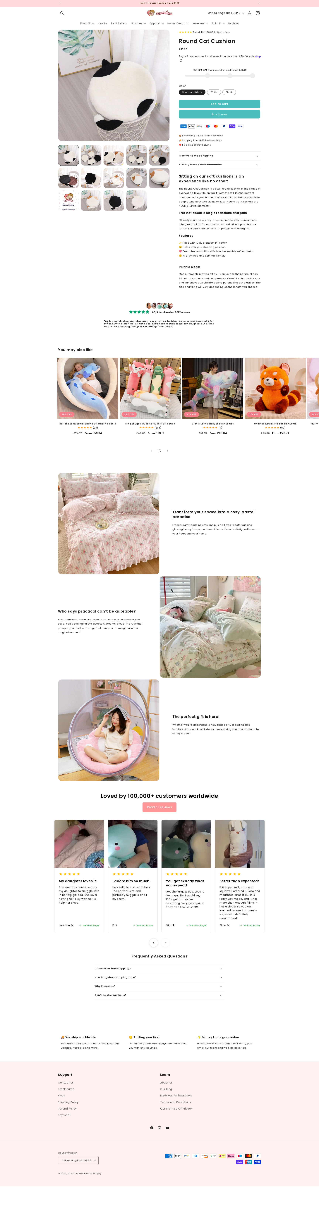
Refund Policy (67, 1108)
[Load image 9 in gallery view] (136, 178)
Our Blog (166, 1089)
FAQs (61, 1095)
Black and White (192, 92)
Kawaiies (73, 1173)
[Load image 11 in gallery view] (68, 200)
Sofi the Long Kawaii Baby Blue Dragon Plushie (87, 423)
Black (229, 92)
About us (166, 1082)
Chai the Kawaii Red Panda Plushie (275, 423)
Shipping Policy (68, 1102)
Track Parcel (66, 1089)
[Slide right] (168, 451)
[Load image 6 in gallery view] (68, 178)
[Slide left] (151, 451)
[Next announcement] (260, 3)
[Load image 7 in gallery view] (91, 178)
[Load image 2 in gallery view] (91, 155)
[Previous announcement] (59, 3)
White (214, 92)
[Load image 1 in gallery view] (68, 155)
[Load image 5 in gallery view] (159, 155)
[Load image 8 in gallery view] (113, 178)
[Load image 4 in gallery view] (136, 155)
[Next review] (165, 942)
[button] (62, 13)
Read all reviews (159, 807)
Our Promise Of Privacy (176, 1108)
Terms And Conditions (175, 1102)
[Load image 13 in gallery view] (113, 200)
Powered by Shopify (90, 1173)
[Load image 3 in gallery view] (113, 155)
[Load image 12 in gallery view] (91, 200)
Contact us (66, 1082)
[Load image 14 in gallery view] (136, 200)
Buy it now (219, 114)
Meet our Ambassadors (176, 1095)
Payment (64, 1115)
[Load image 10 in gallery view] (159, 178)
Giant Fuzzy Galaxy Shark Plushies (213, 423)
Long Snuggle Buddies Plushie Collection (150, 423)
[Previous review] (153, 942)
